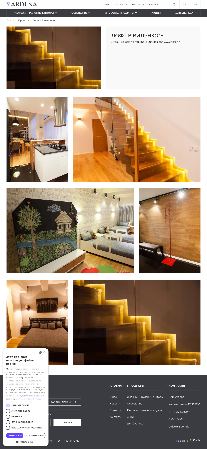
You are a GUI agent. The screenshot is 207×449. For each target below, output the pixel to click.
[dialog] (25, 397)
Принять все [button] (15, 435)
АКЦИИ (156, 12)
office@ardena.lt (179, 426)
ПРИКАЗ (67, 422)
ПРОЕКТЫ (138, 4)
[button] (25, 441)
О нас (107, 4)
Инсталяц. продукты (119, 12)
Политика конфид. (67, 440)
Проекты (23, 20)
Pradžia (11, 20)
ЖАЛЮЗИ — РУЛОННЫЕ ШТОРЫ (34, 12)
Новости (122, 4)
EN (195, 4)
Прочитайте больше (31, 399)
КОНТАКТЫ (155, 4)
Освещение (79, 12)
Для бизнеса (184, 12)
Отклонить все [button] (35, 435)
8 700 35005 (176, 419)
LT (184, 4)
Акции (131, 417)
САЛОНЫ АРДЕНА (61, 402)
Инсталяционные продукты (144, 410)
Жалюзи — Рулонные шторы (145, 397)
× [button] (44, 352)
